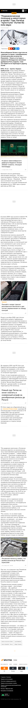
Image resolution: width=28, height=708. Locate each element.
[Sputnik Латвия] (4, 11)
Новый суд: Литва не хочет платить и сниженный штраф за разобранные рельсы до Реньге (13, 395)
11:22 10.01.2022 (4, 28)
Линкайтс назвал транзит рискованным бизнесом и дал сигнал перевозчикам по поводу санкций (14, 307)
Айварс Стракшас (18, 644)
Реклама (3, 688)
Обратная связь (9, 688)
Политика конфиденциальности (8, 681)
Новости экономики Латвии (7, 641)
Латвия (15, 664)
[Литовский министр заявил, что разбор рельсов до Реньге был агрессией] (14, 547)
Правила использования (6, 679)
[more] (25, 169)
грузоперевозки (18, 641)
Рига (10, 664)
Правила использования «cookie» (9, 683)
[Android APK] (5, 695)
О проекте (3, 677)
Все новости (4, 664)
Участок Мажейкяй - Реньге (7, 644)
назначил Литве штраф (10, 409)
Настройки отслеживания (7, 690)
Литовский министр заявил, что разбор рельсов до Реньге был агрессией (14, 560)
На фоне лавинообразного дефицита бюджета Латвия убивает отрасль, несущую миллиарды (12, 164)
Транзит (4, 302)
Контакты (8, 677)
